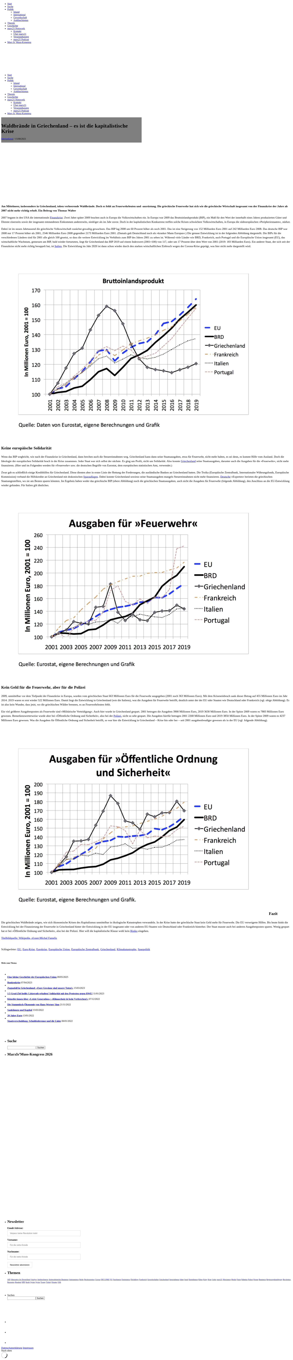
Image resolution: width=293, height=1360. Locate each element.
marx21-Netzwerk (16, 28)
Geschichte (12, 25)
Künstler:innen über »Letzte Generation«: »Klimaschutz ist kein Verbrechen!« (47, 999)
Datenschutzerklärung (11, 1348)
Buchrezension (89, 1279)
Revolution (287, 1279)
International (19, 14)
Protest (255, 1279)
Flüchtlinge (135, 1279)
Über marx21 (19, 34)
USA (59, 1282)
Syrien (32, 1282)
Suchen (10, 1295)
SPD (23, 1282)
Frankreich (143, 1279)
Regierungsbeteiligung (274, 1279)
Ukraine (54, 1282)
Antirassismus (74, 1279)
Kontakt (17, 31)
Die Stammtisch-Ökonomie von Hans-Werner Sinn (33, 1004)
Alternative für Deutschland (21, 1279)
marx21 (219, 1279)
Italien (58, 246)
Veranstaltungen (21, 36)
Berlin (81, 1279)
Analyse (34, 1279)
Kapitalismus (193, 1279)
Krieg (205, 1279)
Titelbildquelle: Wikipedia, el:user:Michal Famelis (29, 938)
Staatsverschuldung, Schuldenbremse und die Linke (34, 1021)
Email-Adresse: (15, 1228)
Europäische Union (59, 949)
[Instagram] (12, 1342)
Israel (186, 1279)
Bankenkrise (13, 982)
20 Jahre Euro (14, 1015)
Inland (16, 12)
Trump (43, 1282)
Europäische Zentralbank (85, 949)
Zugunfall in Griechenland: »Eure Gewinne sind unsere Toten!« (40, 988)
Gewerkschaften (153, 1279)
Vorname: (12, 1240)
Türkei (48, 1282)
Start (9, 3)
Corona (97, 1279)
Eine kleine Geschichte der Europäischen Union (32, 977)
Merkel (233, 1279)
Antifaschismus (20, 20)
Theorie (11, 23)
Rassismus (262, 1279)
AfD (8, 1279)
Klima (200, 1279)
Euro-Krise (29, 949)
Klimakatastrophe (126, 949)
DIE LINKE (105, 1279)
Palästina (244, 1279)
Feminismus (126, 1279)
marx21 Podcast (21, 39)
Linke (214, 1279)
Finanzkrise (56, 217)
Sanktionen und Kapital (19, 1010)
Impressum (28, 1348)
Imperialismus (174, 1279)
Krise (210, 1279)
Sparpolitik (144, 949)
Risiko (133, 930)
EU (19, 949)
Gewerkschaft (20, 17)
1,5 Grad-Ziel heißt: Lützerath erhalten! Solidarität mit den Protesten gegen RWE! (50, 993)
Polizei (117, 715)
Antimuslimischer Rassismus (59, 1279)
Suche (10, 6)
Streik (28, 1282)
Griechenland (188, 461)
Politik (10, 9)
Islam (182, 1279)
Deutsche (225, 476)
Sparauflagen (90, 476)
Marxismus (227, 1279)
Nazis (239, 1279)
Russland (18, 1282)
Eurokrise (41, 949)
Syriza (38, 1282)
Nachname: (13, 1251)
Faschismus (117, 1279)
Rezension (10, 1282)
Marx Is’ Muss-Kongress (19, 42)
